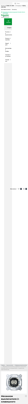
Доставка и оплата (6, 9)
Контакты (14, 9)
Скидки (9, 27)
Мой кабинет (13, 189)
